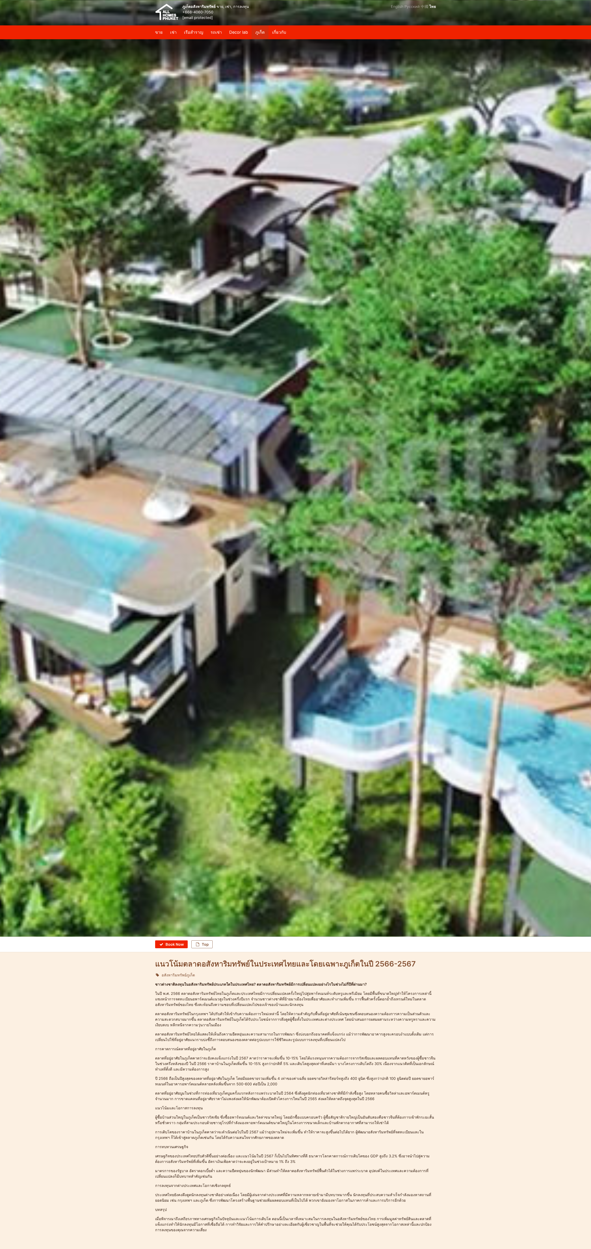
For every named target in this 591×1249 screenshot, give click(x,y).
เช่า (173, 32)
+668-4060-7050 (197, 12)
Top (205, 944)
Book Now (175, 944)
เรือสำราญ (193, 32)
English (397, 6)
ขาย (159, 32)
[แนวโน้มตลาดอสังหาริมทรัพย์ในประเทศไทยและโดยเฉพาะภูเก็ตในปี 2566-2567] (295, 54)
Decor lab (238, 32)
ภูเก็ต (260, 32)
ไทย (432, 6)
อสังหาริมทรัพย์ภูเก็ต (178, 975)
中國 (424, 6)
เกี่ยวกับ (279, 32)
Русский (412, 6)
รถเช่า (216, 32)
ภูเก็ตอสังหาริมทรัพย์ (199, 6)
